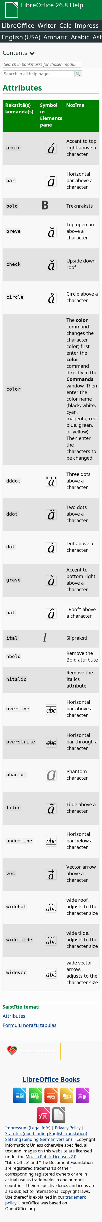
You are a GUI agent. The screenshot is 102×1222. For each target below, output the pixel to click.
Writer (47, 25)
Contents (15, 52)
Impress (87, 25)
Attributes (14, 1016)
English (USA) (21, 37)
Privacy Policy (68, 1128)
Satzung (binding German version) (38, 1139)
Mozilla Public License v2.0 (51, 1157)
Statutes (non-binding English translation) (46, 1133)
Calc (65, 25)
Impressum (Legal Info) (27, 1128)
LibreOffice (18, 25)
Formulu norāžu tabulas (29, 1025)
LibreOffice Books (51, 1079)
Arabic (80, 37)
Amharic (55, 37)
